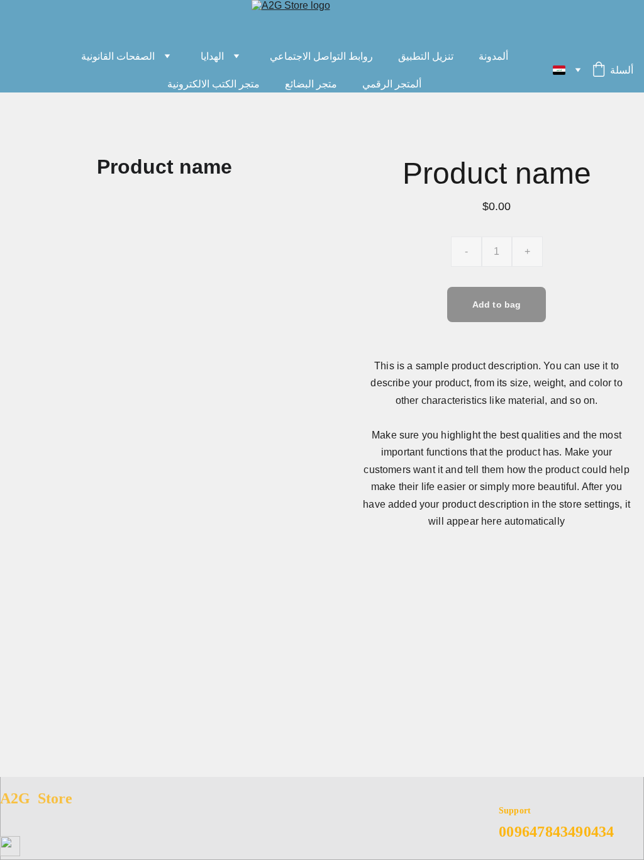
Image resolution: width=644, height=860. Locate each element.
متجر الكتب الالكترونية (213, 84)
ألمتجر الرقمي (391, 84)
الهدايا (212, 56)
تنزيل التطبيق (425, 56)
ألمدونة (493, 56)
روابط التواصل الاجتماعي (321, 56)
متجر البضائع (311, 84)
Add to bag (496, 304)
